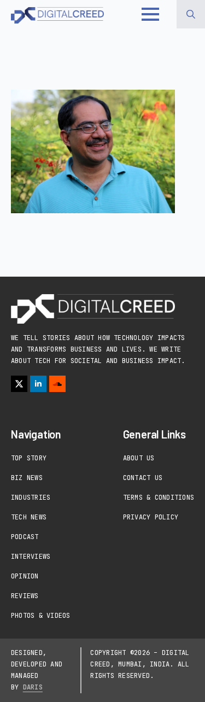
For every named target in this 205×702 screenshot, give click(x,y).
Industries (30, 497)
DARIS (33, 687)
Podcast (25, 537)
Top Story (28, 458)
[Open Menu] (150, 14)
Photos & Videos (41, 615)
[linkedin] (38, 384)
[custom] (57, 384)
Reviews (25, 596)
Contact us (142, 477)
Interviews (30, 556)
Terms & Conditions (158, 497)
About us (139, 458)
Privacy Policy (150, 517)
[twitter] (19, 384)
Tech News (28, 517)
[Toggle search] (191, 14)
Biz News (27, 477)
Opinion (25, 576)
